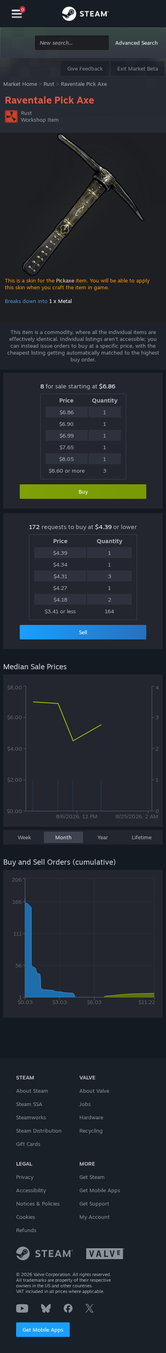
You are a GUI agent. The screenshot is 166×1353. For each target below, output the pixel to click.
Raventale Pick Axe (84, 84)
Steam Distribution (39, 1130)
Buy (83, 491)
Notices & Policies (38, 1203)
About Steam (32, 1090)
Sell (83, 632)
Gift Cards (28, 1144)
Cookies (25, 1217)
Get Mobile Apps (43, 1329)
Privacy (24, 1177)
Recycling (91, 1130)
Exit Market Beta (137, 68)
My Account (94, 1217)
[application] (83, 754)
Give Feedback (85, 68)
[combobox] (72, 42)
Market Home (20, 84)
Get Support (94, 1203)
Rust (49, 84)
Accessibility (31, 1190)
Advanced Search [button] (136, 42)
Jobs (85, 1104)
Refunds (26, 1230)
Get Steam (92, 1177)
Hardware (91, 1117)
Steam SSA (29, 1104)
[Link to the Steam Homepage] (85, 14)
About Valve (94, 1090)
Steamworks (31, 1117)
